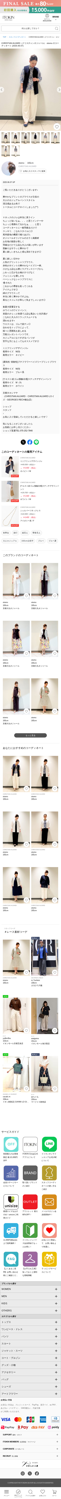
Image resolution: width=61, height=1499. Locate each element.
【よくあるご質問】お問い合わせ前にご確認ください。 (10, 1272)
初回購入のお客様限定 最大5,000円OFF (10, 1157)
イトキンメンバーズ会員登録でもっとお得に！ (29, 1243)
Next (59, 90)
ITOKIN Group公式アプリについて (30, 1155)
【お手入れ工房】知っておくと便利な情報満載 (29, 1272)
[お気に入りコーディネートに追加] (26, 596)
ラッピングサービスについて (49, 1270)
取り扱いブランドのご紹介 (29, 1184)
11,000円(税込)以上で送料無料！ (10, 1241)
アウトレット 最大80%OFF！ (30, 1213)
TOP (4, 37)
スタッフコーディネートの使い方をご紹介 (49, 1185)
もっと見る (30, 735)
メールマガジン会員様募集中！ (49, 1213)
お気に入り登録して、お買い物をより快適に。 (49, 1243)
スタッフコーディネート (17, 37)
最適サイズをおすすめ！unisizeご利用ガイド (10, 1214)
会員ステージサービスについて (10, 1184)
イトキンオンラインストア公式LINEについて (49, 1157)
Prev (2, 90)
